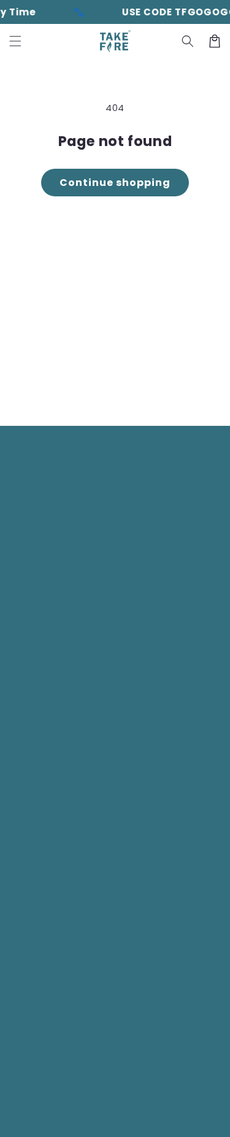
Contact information (120, 1118)
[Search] (187, 41)
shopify (139, 1080)
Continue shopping (115, 182)
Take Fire (60, 1080)
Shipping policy (190, 1099)
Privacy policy (47, 1099)
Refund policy (193, 1080)
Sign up (115, 387)
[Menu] (15, 41)
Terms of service (118, 1099)
